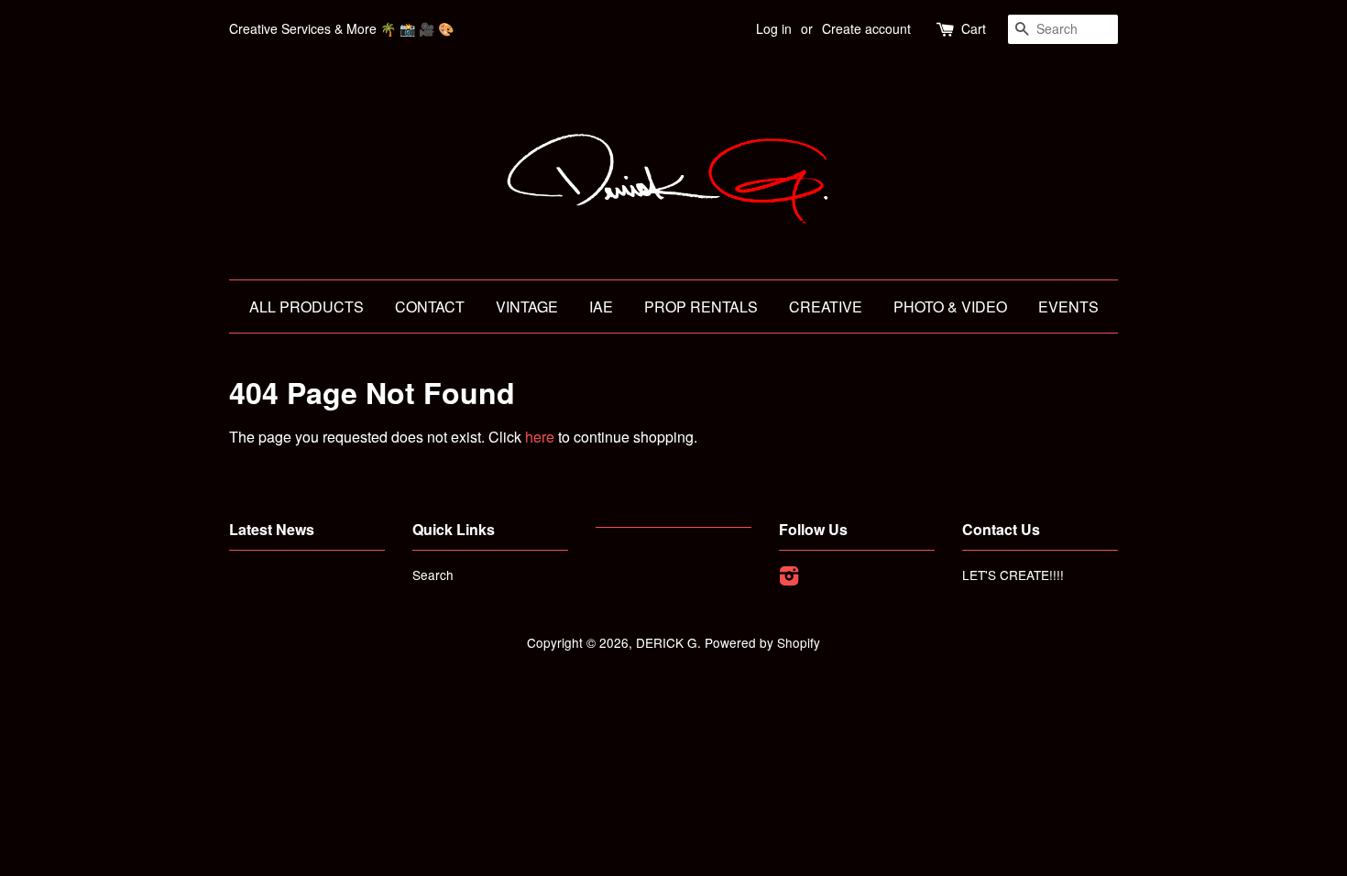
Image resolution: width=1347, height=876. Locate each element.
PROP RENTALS (701, 306)
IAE (601, 306)
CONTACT (430, 306)
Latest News (271, 529)
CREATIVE (825, 306)
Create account (866, 28)
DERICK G (666, 642)
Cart (973, 28)
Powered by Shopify (762, 642)
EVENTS (1068, 306)
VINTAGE (527, 306)
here (539, 436)
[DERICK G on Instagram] (789, 578)
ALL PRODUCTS (306, 306)
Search (433, 574)
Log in (774, 28)
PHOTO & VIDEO (950, 306)
